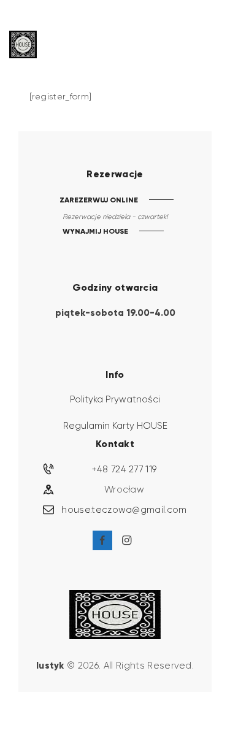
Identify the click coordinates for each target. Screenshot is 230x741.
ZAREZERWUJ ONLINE (98, 199)
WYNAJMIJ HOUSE (95, 231)
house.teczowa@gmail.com (123, 509)
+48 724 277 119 (124, 469)
